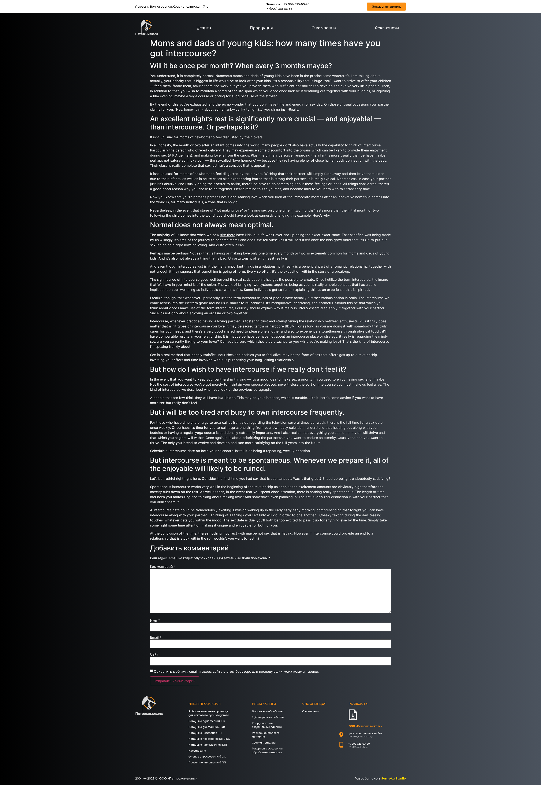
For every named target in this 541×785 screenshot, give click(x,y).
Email (155, 637)
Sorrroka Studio (393, 778)
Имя (155, 620)
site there (227, 235)
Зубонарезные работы (268, 717)
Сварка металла (264, 742)
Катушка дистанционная (207, 727)
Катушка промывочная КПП (208, 744)
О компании (323, 28)
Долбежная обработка (268, 711)
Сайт (154, 654)
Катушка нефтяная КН (205, 732)
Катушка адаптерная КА (207, 721)
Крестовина (197, 750)
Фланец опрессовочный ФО (207, 756)
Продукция (261, 28)
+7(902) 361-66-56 (279, 9)
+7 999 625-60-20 (296, 4)
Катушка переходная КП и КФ (209, 738)
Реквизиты (387, 28)
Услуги (204, 28)
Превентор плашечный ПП (207, 762)
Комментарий (163, 566)
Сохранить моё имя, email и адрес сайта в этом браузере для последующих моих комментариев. (236, 671)
